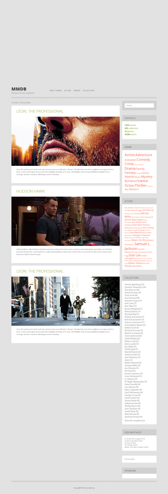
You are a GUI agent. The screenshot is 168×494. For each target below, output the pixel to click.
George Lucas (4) (132, 395)
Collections (88, 90)
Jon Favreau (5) (132, 368)
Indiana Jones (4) (132, 403)
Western (134, 189)
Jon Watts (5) (130, 346)
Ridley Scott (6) (132, 327)
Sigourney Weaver (140, 252)
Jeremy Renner (137, 228)
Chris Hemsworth (146, 217)
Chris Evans (136, 217)
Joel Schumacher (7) (134, 319)
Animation (130, 160)
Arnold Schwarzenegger (133, 210)
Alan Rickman (129, 208)
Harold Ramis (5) (133, 352)
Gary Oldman (136, 222)
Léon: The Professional (39, 111)
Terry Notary (148, 258)
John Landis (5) (132, 344)
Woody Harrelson (133, 265)
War (127, 189)
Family (140, 169)
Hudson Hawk (30, 191)
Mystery (147, 176)
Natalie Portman (130, 238)
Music (138, 177)
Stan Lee (135, 255)
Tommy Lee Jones (139, 261)
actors (130, 134)
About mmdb (56, 90)
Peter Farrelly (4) (132, 384)
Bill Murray (148, 210)
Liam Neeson (136, 232)
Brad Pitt (138, 213)
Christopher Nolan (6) (135, 325)
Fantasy (130, 172)
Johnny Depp (139, 230)
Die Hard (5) (130, 371)
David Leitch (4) (132, 398)
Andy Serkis (138, 208)
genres (129, 131)
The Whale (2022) (131, 445)
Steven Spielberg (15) (134, 284)
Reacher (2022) (130, 443)
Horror (129, 176)
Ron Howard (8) (132, 298)
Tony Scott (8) (131, 295)
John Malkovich (129, 230)
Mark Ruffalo (146, 233)
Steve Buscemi (139, 258)
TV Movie (150, 186)
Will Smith (146, 263)
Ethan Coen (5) (132, 341)
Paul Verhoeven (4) (134, 392)
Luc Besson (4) (131, 387)
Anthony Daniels (148, 208)
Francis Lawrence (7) (135, 322)
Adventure (143, 155)
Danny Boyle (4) (132, 400)
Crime (129, 164)
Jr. (145, 230)
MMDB (18, 89)
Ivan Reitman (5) (132, 357)
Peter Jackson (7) (132, 311)
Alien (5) (128, 360)
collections (131, 128)
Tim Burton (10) (132, 290)
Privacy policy (130, 459)
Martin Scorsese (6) (134, 333)
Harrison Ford (140, 224)
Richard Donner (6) (134, 330)
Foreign (138, 173)
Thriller (141, 185)
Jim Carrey (148, 227)
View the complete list (135, 420)
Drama (130, 168)
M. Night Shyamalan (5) (136, 381)
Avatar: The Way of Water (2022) (136, 447)
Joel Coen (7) (130, 303)
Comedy (143, 159)
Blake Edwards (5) (133, 362)
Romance (131, 181)
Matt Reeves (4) (132, 414)
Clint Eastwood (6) (133, 336)
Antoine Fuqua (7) (133, 300)
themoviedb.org (89, 488)
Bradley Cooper (130, 214)
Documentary (138, 164)
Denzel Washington (134, 219)
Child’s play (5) (131, 349)
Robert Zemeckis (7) (134, 317)
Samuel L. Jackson (138, 246)
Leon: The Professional (39, 271)
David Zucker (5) (132, 354)
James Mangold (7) (133, 309)
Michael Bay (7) (132, 314)
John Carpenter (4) (133, 389)
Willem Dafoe (135, 263)
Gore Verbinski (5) (133, 376)
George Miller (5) (132, 365)
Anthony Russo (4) (133, 417)
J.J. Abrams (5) (131, 379)
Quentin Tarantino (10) (135, 287)
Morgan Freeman (141, 235)
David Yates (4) (131, 411)
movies (130, 125)
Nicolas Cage (140, 238)
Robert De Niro (139, 240)
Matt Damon (129, 235)
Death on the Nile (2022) (133, 441)
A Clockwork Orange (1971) (135, 439)
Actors (67, 90)
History (145, 172)
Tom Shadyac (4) (132, 408)
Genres (77, 90)
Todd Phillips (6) (132, 338)
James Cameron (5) (134, 373)
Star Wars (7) (131, 306)
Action (130, 154)
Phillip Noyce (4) (132, 406)
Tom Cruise (129, 261)
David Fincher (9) (133, 292)
